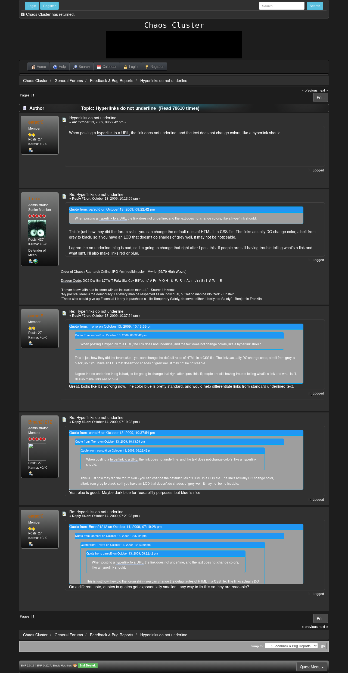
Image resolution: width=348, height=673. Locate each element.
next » (323, 90)
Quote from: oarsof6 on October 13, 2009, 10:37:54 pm (112, 432)
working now (114, 386)
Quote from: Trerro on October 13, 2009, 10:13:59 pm (110, 326)
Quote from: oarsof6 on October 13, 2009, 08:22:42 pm (112, 209)
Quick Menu (311, 666)
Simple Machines (62, 665)
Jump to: (257, 646)
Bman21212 (40, 421)
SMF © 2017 (43, 665)
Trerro (34, 198)
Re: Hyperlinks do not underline (96, 194)
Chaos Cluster (174, 25)
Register (49, 5)
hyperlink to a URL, (113, 132)
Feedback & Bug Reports (111, 80)
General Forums (69, 80)
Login (32, 5)
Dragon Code (71, 280)
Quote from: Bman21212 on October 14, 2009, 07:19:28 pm (115, 526)
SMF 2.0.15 (27, 665)
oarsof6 (35, 121)
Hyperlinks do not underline (163, 80)
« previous (310, 90)
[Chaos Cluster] (35, 261)
